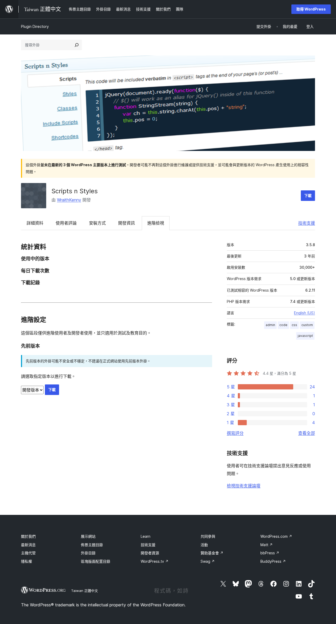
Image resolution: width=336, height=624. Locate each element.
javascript (305, 336)
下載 (308, 195)
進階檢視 (155, 223)
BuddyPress (273, 561)
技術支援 (306, 223)
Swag (208, 561)
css (294, 325)
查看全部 (306, 433)
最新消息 (28, 544)
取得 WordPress (311, 9)
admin (270, 325)
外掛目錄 (88, 553)
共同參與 (208, 536)
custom (307, 325)
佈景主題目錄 (92, 544)
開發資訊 (126, 223)
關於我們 (28, 536)
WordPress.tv (155, 561)
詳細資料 (35, 223)
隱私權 (26, 561)
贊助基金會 (212, 553)
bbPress (269, 553)
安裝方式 (97, 223)
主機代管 (28, 553)
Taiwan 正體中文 (84, 591)
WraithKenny (69, 199)
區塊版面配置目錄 (95, 561)
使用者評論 (66, 223)
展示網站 (88, 536)
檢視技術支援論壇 (243, 485)
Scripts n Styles (74, 191)
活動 (204, 544)
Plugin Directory (35, 26)
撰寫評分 (235, 433)
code (283, 325)
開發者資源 (150, 553)
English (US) (304, 313)
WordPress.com (276, 536)
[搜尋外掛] (76, 45)
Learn (145, 536)
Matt (266, 544)
